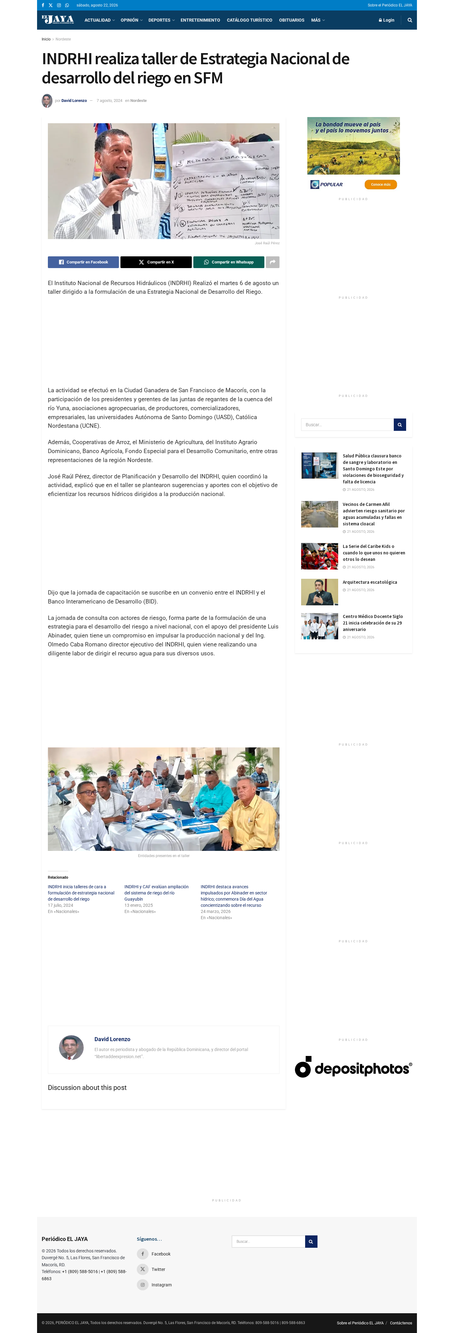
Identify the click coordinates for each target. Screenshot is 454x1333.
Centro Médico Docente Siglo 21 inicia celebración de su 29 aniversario (373, 622)
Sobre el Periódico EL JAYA (390, 5)
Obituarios (292, 20)
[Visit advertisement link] (353, 155)
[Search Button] (410, 20)
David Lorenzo (74, 100)
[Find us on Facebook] (43, 5)
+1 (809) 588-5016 (80, 1271)
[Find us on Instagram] (59, 5)
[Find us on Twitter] (50, 5)
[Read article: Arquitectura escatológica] (319, 592)
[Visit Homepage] (58, 20)
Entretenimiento (200, 20)
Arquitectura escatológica (370, 582)
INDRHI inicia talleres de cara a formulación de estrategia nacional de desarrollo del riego (81, 893)
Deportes (159, 20)
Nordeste (63, 39)
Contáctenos (401, 1323)
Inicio (46, 39)
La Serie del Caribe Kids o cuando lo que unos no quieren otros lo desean (374, 552)
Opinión (129, 20)
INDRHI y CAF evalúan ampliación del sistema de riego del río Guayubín (156, 893)
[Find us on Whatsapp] (67, 5)
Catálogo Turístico (249, 20)
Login (388, 20)
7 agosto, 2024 (109, 100)
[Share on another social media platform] (273, 262)
